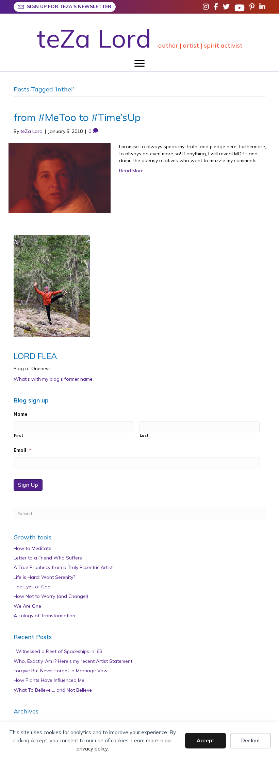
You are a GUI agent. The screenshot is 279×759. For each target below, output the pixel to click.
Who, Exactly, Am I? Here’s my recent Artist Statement (73, 661)
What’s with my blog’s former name (53, 379)
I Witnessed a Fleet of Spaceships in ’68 (58, 651)
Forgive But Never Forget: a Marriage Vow (61, 671)
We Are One (27, 606)
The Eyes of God (32, 587)
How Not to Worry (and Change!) (51, 596)
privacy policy (92, 748)
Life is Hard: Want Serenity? (44, 577)
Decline (250, 740)
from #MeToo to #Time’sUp (77, 117)
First (18, 435)
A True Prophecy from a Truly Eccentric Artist (63, 567)
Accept (205, 740)
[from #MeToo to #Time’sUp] (60, 177)
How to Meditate (32, 548)
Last (144, 435)
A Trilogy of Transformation (44, 616)
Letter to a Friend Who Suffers (48, 558)
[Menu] (139, 63)
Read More (131, 171)
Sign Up (28, 484)
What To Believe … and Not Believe (53, 690)
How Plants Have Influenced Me (49, 680)
